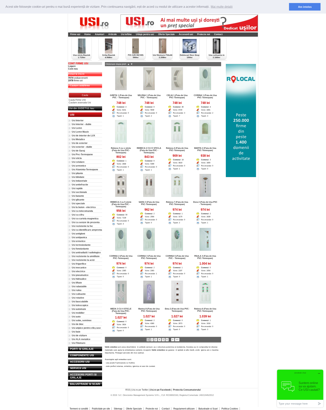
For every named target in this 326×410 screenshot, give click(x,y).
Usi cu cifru (78, 214)
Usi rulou (76, 290)
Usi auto (76, 316)
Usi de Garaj (78, 150)
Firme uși (75, 34)
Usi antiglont (78, 233)
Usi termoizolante (81, 245)
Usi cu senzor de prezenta (86, 222)
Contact (218, 34)
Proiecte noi (203, 34)
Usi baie (76, 331)
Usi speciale (78, 203)
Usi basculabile (80, 301)
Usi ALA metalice (81, 339)
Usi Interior (78, 120)
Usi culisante (79, 294)
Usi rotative (78, 297)
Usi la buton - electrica (84, 207)
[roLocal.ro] (241, 176)
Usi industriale (79, 181)
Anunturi (99, 34)
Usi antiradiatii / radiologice (86, 252)
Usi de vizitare (79, 335)
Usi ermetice (78, 241)
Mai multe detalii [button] (222, 6)
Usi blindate (78, 177)
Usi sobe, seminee (81, 320)
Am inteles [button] (305, 6)
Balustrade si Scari (208, 408)
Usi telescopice (80, 305)
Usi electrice (78, 271)
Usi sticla (77, 158)
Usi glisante (78, 199)
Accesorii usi (186, 34)
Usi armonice (79, 165)
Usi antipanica (79, 237)
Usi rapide (77, 188)
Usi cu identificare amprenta (87, 230)
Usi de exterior (80, 143)
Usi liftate (77, 282)
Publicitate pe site (101, 408)
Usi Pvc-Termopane (82, 154)
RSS (127, 390)
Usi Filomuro (78, 343)
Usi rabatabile (79, 286)
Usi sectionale (79, 192)
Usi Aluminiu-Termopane (85, 169)
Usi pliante (77, 173)
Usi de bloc (78, 324)
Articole (112, 34)
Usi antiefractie (80, 184)
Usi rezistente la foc (82, 226)
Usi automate (79, 309)
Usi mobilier (78, 313)
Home (87, 34)
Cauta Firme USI (77, 100)
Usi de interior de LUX (83, 135)
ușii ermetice (121, 359)
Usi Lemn (77, 128)
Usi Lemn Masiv (80, 132)
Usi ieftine (126, 34)
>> (177, 339)
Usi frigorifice (79, 264)
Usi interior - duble (81, 124)
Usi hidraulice (79, 279)
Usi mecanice (79, 267)
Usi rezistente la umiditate (86, 256)
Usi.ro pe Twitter (140, 390)
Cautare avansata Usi (80, 102)
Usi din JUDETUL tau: (82, 108)
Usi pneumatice (80, 275)
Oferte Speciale (166, 34)
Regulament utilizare (184, 408)
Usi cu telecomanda (82, 211)
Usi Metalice (78, 139)
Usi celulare (78, 162)
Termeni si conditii (79, 408)
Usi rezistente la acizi (83, 260)
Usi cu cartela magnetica (85, 218)
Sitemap (118, 408)
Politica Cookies (229, 408)
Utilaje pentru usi (145, 34)
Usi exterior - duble (82, 147)
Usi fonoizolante (80, 248)
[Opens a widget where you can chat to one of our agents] (300, 388)
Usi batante (78, 196)
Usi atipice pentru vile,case (86, 328)
